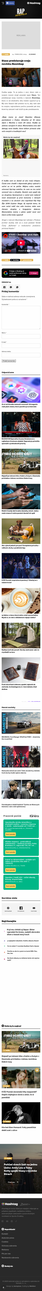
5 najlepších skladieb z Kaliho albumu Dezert (23, 941)
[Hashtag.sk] (33, 3)
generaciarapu (27, 260)
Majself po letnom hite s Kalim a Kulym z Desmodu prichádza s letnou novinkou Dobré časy (20, 1059)
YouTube (34, 911)
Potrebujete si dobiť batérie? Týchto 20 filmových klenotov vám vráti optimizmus (20, 805)
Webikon (32, 1286)
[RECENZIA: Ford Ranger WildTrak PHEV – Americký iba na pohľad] (21, 723)
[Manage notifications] (3, 1287)
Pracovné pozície (12, 816)
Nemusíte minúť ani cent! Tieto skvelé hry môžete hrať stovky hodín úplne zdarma (21, 772)
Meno (4, 333)
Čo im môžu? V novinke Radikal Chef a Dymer (23, 946)
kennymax (17, 1286)
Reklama (5, 1250)
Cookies (5, 1242)
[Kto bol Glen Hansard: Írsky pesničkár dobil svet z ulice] (21, 1113)
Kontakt (5, 1234)
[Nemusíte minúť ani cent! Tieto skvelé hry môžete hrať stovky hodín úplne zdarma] (21, 756)
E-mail (4, 342)
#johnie (32, 54)
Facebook (21, 911)
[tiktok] (16, 1221)
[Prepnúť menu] (3, 3)
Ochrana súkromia (9, 1246)
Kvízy (7, 1086)
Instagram (8, 911)
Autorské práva (8, 1238)
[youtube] (7, 1221)
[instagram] (12, 1221)
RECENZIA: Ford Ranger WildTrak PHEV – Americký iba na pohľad (21, 738)
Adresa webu (6, 351)
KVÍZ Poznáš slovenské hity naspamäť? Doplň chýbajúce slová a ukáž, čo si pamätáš (19, 1095)
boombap (16, 260)
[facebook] (2, 1221)
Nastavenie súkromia (10, 1258)
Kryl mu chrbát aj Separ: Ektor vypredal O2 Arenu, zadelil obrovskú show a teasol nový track (23, 932)
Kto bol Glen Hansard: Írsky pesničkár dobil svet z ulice (19, 1128)
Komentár (5, 304)
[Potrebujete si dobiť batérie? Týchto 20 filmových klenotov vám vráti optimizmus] (21, 790)
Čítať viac (11, 1182)
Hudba (6, 54)
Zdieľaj (11, 3)
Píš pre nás (6, 1254)
